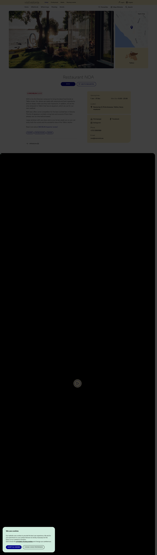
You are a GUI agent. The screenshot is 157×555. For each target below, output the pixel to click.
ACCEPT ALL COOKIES (14, 547)
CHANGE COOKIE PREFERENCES (34, 547)
